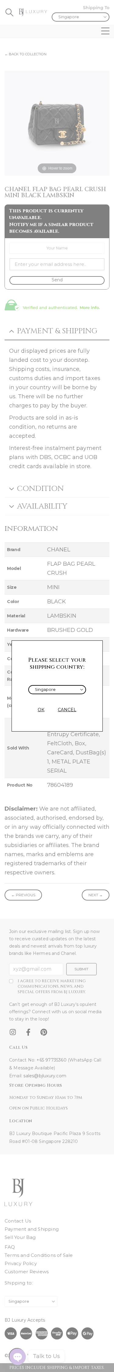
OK (41, 709)
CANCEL (67, 709)
